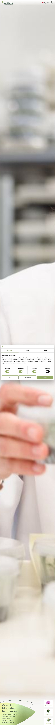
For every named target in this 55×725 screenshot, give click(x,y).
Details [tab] (27, 350)
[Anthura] (7, 3)
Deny (10, 377)
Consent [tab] (9, 350)
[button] (42, 3)
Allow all (45, 377)
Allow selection (27, 377)
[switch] (21, 371)
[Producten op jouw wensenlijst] (45, 3)
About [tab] (45, 350)
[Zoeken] (48, 3)
